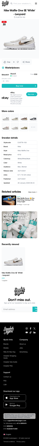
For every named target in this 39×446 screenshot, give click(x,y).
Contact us (7, 377)
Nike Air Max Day (9, 352)
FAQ (4, 381)
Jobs (21, 348)
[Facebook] (30, 328)
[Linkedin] (34, 332)
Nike (19, 146)
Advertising (23, 352)
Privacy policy (21, 441)
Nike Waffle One (23, 150)
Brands (5, 344)
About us (23, 344)
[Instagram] (27, 328)
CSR (4, 384)
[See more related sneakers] (33, 127)
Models (6, 348)
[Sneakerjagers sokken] (19, 224)
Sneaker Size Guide (10, 362)
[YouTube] (27, 332)
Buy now (26, 86)
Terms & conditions (9, 441)
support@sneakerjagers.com (16, 420)
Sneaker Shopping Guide (9, 357)
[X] (34, 328)
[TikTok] (30, 332)
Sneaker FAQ (8, 366)
